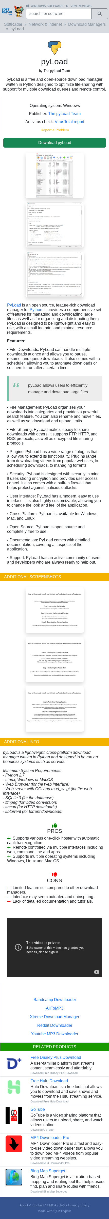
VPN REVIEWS (81, 6)
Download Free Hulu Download (49, 1101)
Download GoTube (41, 1129)
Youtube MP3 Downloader (54, 1034)
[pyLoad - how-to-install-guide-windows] (55, 659)
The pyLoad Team (64, 114)
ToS (62, 1205)
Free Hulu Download (49, 1081)
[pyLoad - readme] (55, 274)
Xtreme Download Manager (54, 1017)
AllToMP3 (54, 1008)
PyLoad (14, 305)
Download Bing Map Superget (48, 1191)
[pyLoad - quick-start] (55, 224)
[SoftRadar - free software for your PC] (12, 11)
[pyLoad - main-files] (55, 175)
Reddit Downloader (54, 1025)
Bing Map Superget (47, 1171)
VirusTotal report (69, 122)
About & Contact (32, 1205)
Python (36, 310)
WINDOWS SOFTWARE (47, 6)
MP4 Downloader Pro (49, 1137)
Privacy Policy (78, 1205)
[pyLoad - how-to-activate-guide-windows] (55, 708)
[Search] (99, 13)
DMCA (51, 1205)
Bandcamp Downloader (54, 1000)
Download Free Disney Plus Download (54, 1072)
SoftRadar (13, 24)
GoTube (37, 1109)
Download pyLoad (54, 143)
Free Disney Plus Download (55, 1057)
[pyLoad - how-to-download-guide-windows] (55, 609)
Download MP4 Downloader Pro (49, 1163)
